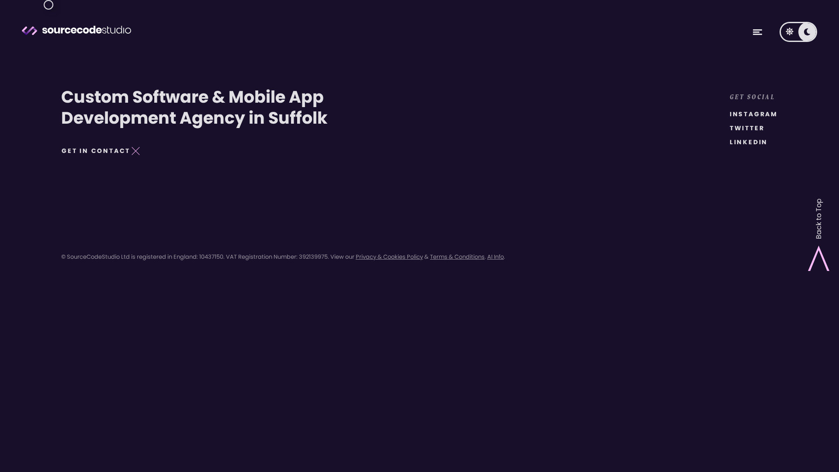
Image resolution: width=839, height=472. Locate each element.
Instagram (754, 114)
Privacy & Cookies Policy (389, 257)
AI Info (495, 257)
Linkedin (749, 142)
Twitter (747, 128)
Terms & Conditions (457, 257)
